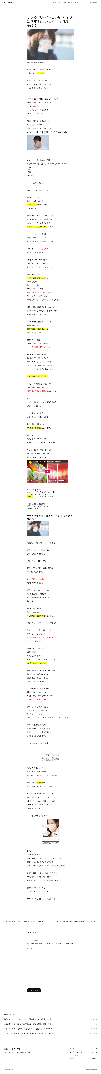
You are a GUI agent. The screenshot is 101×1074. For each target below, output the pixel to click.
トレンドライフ (9, 2)
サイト (28, 982)
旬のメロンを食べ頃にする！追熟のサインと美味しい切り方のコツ (29, 1029)
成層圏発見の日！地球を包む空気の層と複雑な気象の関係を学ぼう (28, 1024)
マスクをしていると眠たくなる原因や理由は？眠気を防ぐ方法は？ (75, 921)
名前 (28, 968)
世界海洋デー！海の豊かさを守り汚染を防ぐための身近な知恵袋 (28, 1019)
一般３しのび (43, 62)
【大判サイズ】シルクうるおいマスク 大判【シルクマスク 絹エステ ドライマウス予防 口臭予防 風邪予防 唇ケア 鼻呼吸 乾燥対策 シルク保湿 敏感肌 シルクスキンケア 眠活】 (50, 841)
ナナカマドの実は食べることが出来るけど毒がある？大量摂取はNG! (26, 921)
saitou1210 (32, 62)
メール (29, 975)
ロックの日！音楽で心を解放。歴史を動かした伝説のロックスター (28, 1034)
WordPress (94, 1069)
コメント (29, 948)
